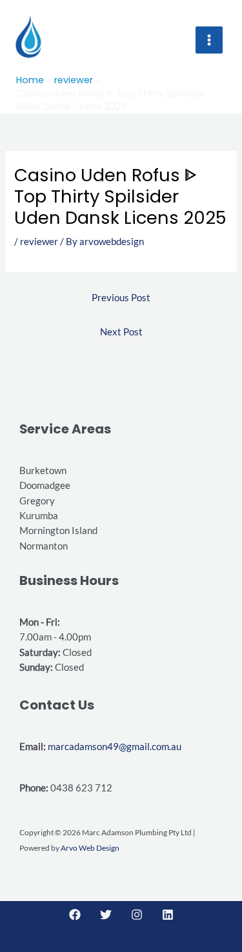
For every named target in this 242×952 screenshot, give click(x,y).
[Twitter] (106, 914)
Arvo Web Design (90, 848)
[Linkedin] (168, 914)
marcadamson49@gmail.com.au (114, 746)
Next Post (121, 331)
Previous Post (121, 297)
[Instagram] (137, 914)
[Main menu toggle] (209, 40)
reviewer (39, 241)
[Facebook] (75, 914)
